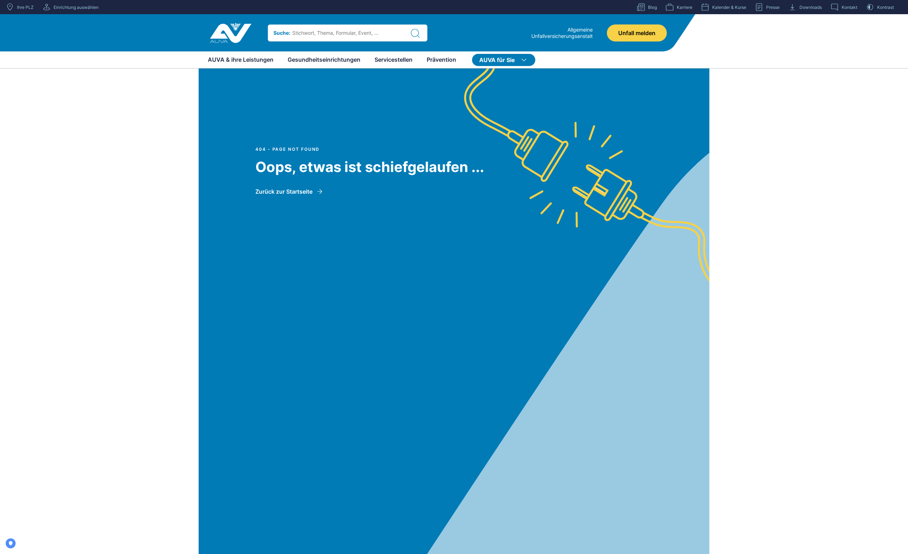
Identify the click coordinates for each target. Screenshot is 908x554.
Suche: (281, 33)
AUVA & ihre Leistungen (240, 59)
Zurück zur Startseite (283, 191)
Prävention (441, 59)
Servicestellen (394, 59)
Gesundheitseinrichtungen (324, 59)
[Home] (230, 33)
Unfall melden (636, 33)
